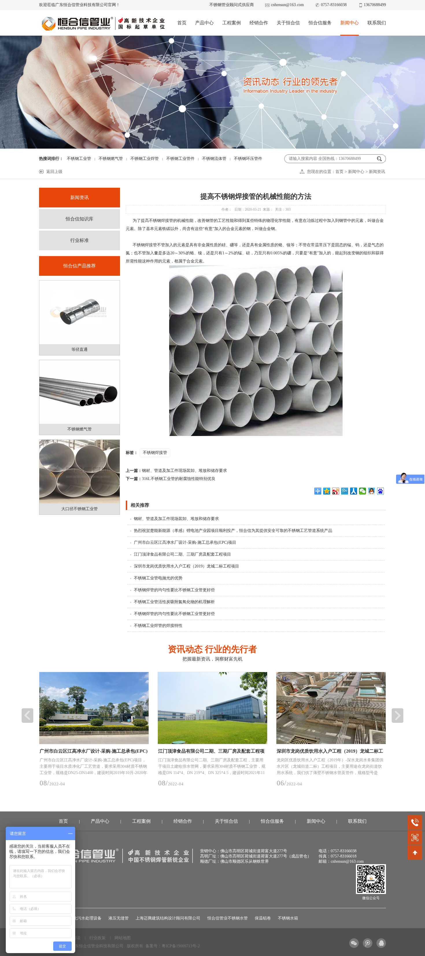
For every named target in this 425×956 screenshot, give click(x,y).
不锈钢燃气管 (111, 158)
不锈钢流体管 (214, 158)
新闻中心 (349, 22)
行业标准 (79, 240)
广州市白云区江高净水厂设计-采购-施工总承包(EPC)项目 (185, 542)
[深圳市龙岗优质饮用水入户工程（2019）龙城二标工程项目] (212, 708)
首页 (181, 22)
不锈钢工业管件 (180, 158)
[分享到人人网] (353, 491)
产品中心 (204, 22)
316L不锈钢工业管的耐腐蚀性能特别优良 (170, 479)
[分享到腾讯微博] (344, 491)
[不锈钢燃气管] (79, 392)
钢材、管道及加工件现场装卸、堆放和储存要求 (176, 470)
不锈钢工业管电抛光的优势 (158, 578)
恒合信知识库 (79, 218)
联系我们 (376, 22)
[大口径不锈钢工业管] (79, 471)
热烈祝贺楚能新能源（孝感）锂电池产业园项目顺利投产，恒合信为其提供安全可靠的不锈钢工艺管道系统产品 (233, 530)
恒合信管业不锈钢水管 (227, 918)
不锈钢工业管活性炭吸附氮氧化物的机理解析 (174, 602)
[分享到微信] (362, 491)
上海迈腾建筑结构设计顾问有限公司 (168, 918)
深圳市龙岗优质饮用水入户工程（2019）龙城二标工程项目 (186, 566)
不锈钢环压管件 (248, 158)
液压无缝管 (118, 918)
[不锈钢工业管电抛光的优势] (331, 708)
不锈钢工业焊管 (144, 158)
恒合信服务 (320, 22)
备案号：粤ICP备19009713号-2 (172, 946)
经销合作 (259, 22)
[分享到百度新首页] (380, 491)
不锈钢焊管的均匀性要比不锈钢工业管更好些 (174, 590)
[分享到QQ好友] (371, 491)
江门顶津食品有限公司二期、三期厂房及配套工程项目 (182, 554)
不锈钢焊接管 (155, 452)
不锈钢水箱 (288, 918)
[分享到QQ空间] (326, 491)
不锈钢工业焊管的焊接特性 (158, 625)
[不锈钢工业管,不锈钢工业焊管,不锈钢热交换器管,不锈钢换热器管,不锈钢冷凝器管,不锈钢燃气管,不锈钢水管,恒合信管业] (103, 23)
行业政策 (97, 938)
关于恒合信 (288, 22)
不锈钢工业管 (79, 158)
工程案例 (231, 22)
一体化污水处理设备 (83, 918)
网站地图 (122, 938)
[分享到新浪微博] (335, 491)
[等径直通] (79, 312)
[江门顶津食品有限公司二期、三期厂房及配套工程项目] (94, 708)
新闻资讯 (377, 171)
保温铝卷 (263, 918)
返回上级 (54, 171)
